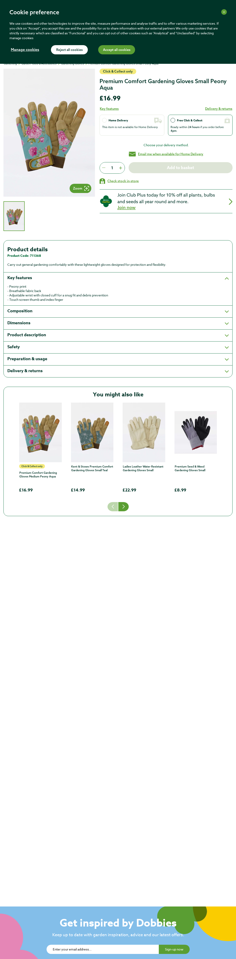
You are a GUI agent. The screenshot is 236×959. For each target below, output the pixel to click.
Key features (109, 109)
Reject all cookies (69, 50)
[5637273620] (40, 432)
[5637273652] (92, 432)
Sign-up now (174, 949)
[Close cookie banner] (224, 12)
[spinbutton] (112, 167)
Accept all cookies (116, 50)
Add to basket (180, 168)
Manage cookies (25, 50)
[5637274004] (195, 432)
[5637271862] (144, 432)
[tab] (14, 216)
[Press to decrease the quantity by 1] (104, 167)
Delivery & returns (218, 109)
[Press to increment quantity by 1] (120, 167)
